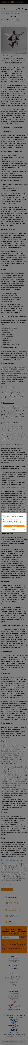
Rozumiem (14, 526)
